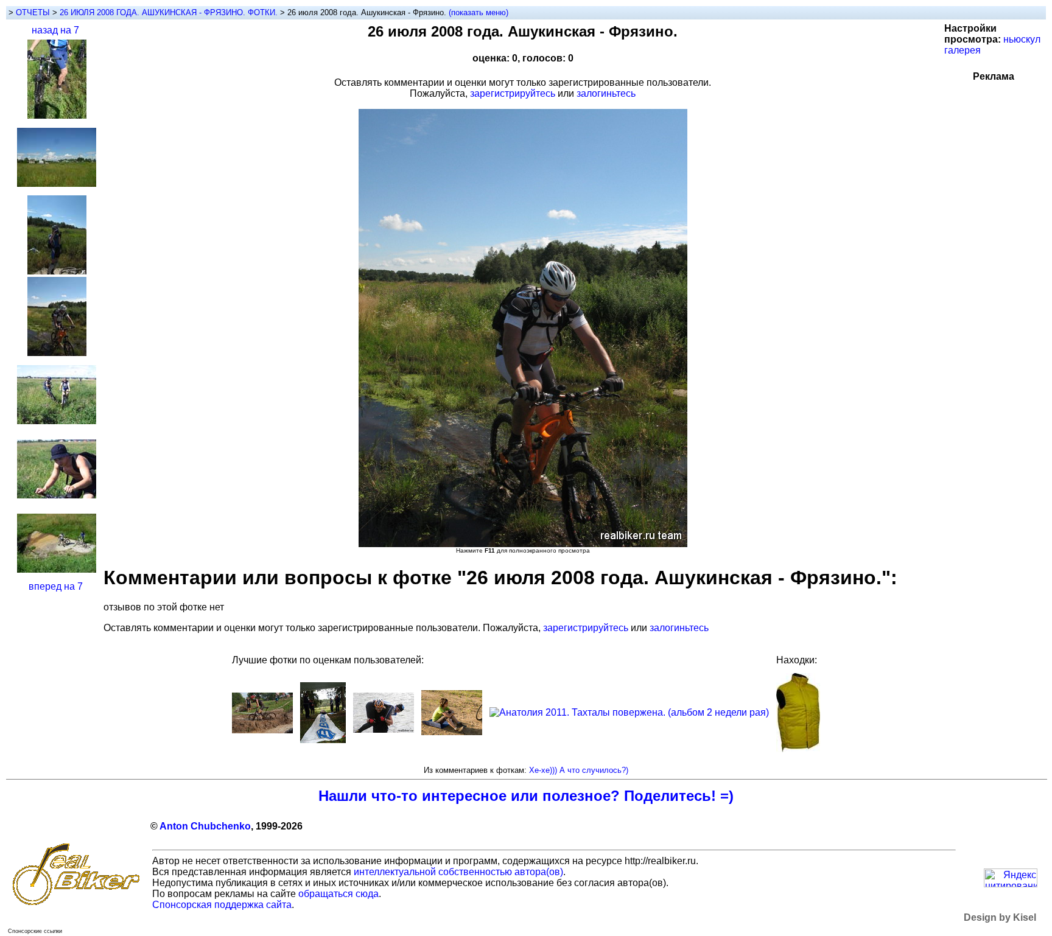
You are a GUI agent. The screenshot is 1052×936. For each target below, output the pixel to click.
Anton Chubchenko (205, 826)
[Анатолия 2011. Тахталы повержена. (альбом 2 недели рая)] (629, 712)
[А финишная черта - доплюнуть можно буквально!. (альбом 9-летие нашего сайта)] (323, 740)
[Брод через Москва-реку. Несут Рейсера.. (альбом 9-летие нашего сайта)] (383, 729)
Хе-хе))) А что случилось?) (578, 770)
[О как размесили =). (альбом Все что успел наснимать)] (262, 730)
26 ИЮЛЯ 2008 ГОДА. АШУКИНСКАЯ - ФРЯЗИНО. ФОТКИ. (170, 12)
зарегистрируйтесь (512, 93)
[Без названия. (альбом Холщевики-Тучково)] (451, 732)
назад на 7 (55, 30)
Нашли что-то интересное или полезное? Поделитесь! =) (526, 796)
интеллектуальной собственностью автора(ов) (458, 872)
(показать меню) (478, 12)
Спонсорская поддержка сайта (222, 904)
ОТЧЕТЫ (33, 12)
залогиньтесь (606, 93)
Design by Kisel (1000, 917)
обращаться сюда (338, 894)
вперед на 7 (56, 586)
